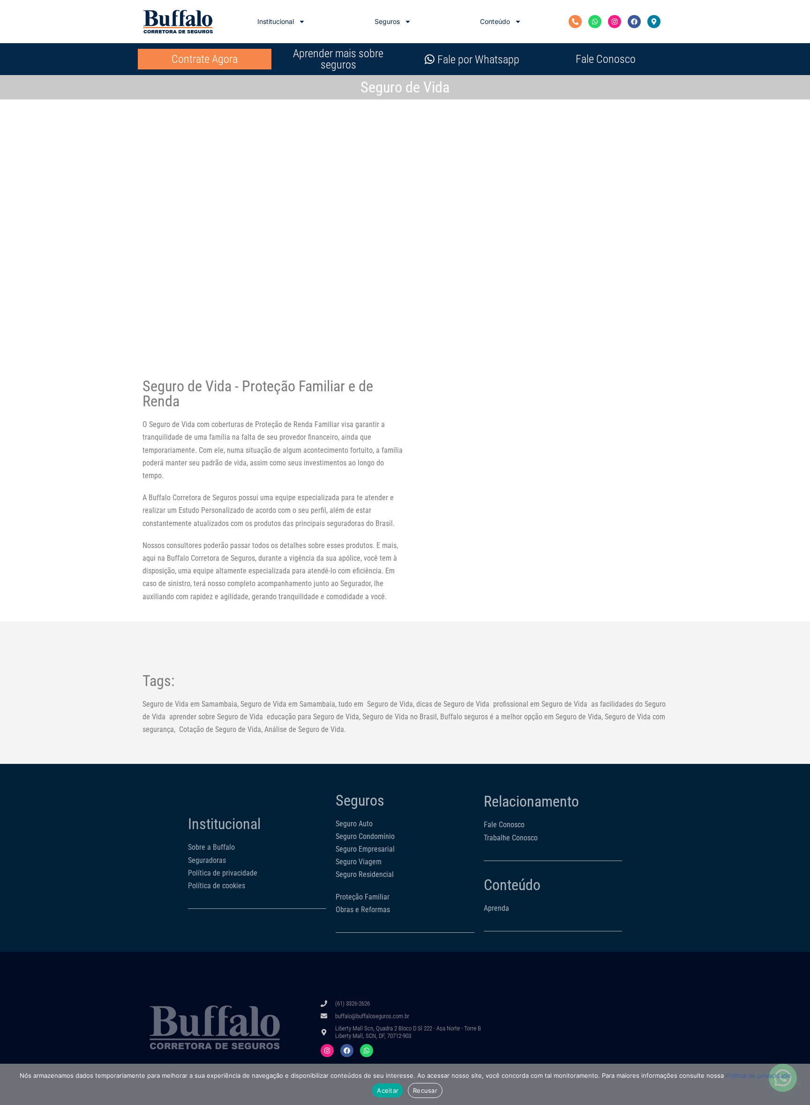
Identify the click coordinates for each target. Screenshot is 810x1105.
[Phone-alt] (575, 21)
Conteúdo (495, 21)
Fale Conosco (606, 59)
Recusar (425, 1090)
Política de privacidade (758, 1075)
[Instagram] (614, 21)
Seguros (387, 21)
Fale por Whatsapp (478, 59)
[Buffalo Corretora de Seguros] (178, 21)
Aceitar (387, 1090)
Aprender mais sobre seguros (338, 59)
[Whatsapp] (594, 21)
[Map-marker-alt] (653, 21)
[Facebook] (634, 21)
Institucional (275, 21)
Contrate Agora (205, 59)
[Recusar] (798, 1084)
